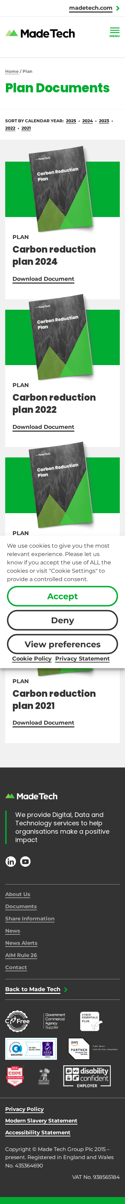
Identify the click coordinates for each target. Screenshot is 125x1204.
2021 (26, 128)
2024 (87, 120)
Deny (62, 620)
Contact (16, 967)
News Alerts (21, 943)
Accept (62, 596)
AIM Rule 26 (21, 955)
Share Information (30, 918)
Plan (20, 237)
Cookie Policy (32, 658)
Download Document (43, 279)
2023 (104, 120)
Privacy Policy (24, 1109)
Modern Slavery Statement (41, 1120)
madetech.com (90, 8)
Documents (21, 906)
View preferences (63, 644)
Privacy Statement (82, 658)
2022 (10, 128)
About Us (17, 894)
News (12, 930)
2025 (71, 120)
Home (12, 71)
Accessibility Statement (37, 1132)
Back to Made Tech (32, 989)
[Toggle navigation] (114, 33)
